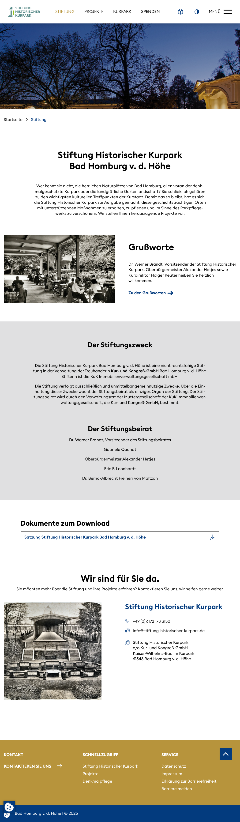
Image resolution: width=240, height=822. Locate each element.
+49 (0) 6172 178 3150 (151, 621)
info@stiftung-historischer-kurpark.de (169, 630)
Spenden (150, 11)
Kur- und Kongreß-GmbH (135, 370)
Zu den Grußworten (147, 292)
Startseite (13, 119)
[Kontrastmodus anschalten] (197, 11)
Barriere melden (176, 788)
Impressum (171, 773)
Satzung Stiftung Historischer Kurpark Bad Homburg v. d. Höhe (85, 537)
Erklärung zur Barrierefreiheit (189, 781)
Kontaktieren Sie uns (27, 766)
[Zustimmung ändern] (9, 807)
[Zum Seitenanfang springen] (226, 754)
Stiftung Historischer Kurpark (110, 766)
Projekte (93, 11)
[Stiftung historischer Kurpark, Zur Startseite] (24, 12)
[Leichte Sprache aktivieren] (180, 11)
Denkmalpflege (97, 781)
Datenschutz (173, 766)
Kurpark (122, 11)
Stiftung (65, 11)
